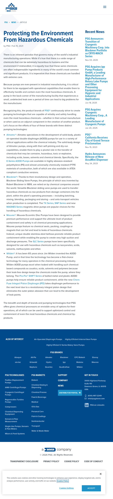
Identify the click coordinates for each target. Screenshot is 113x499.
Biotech (34, 380)
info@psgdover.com (96, 398)
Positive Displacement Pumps (14, 381)
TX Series (48, 203)
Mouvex (95, 362)
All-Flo (33, 357)
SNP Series (60, 203)
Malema (79, 362)
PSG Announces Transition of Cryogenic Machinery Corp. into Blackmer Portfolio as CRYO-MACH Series (97, 47)
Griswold (33, 362)
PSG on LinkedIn (97, 405)
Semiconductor (37, 421)
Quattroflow (64, 367)
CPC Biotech (79, 357)
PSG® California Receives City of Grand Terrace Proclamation (97, 138)
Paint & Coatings (38, 416)
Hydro (48, 362)
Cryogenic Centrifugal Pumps (14, 393)
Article (23, 22)
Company (63, 380)
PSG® (47, 110)
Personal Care (37, 411)
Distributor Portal (68, 392)
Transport (35, 426)
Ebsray (95, 357)
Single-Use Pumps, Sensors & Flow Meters (17, 427)
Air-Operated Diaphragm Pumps (48, 339)
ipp (64, 362)
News (13, 22)
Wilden (80, 367)
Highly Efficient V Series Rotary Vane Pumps (65, 345)
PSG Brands (56, 352)
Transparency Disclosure (24, 461)
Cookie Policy (71, 461)
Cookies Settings (66, 488)
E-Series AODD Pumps (18, 161)
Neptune (33, 367)
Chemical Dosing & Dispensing (39, 386)
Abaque (17, 357)
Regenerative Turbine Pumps (14, 400)
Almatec (48, 357)
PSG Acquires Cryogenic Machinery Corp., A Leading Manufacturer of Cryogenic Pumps (96, 116)
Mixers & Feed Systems (15, 433)
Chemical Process (38, 392)
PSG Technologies (14, 375)
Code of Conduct (93, 461)
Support (62, 375)
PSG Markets (38, 375)
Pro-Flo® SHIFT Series (30, 275)
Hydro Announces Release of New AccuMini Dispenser (96, 157)
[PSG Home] (11, 7)
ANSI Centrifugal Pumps (15, 387)
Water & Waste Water (40, 430)
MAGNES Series (14, 206)
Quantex (49, 367)
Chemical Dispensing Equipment (14, 413)
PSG (6, 22)
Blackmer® (11, 176)
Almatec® (11, 134)
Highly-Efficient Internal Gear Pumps (81, 339)
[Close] (100, 474)
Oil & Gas (35, 406)
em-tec (18, 362)
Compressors (10, 406)
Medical (34, 402)
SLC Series (38, 241)
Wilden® (10, 253)
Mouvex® (11, 215)
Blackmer (64, 357)
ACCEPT (91, 488)
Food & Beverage (38, 397)
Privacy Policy (51, 461)
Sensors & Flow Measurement (11, 420)
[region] (53, 482)
